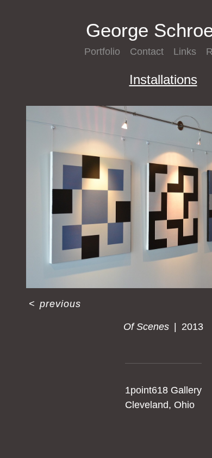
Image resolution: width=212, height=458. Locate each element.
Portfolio (105, 51)
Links (187, 51)
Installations (163, 79)
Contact (151, 51)
